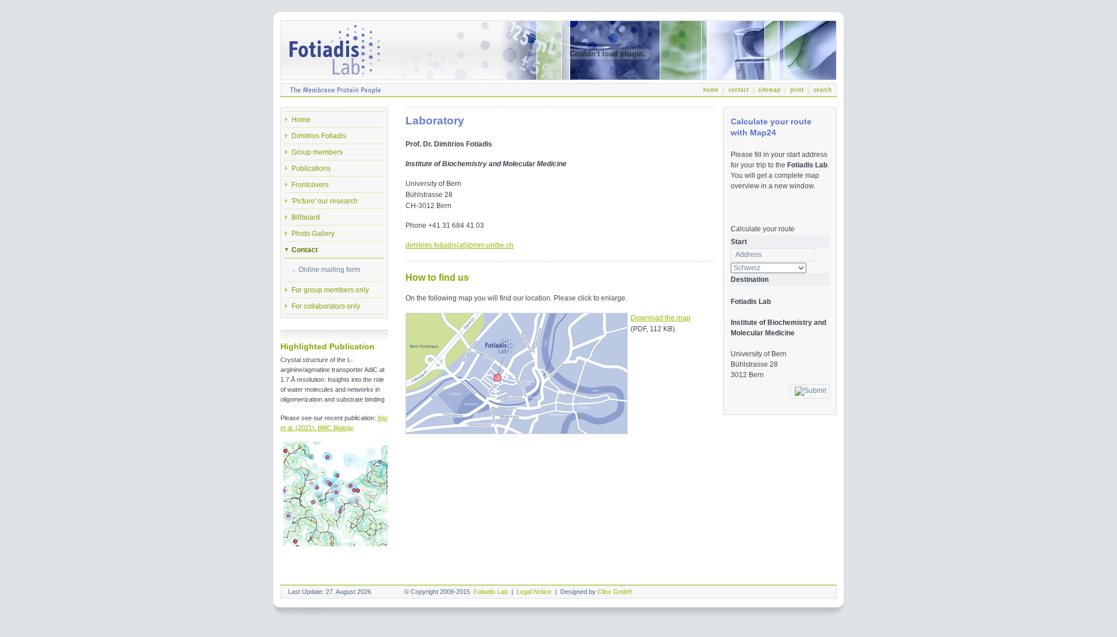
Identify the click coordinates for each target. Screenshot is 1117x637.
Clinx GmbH (614, 591)
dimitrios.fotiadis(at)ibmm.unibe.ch (459, 245)
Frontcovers (310, 185)
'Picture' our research (324, 201)
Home (301, 120)
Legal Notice (534, 591)
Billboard (305, 217)
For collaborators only (325, 306)
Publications (310, 168)
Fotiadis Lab (491, 591)
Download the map (661, 318)
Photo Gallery (313, 234)
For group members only (330, 290)
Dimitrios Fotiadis (318, 136)
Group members (317, 152)
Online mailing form (329, 270)
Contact (304, 250)
